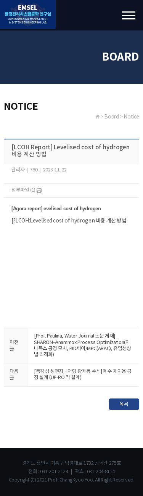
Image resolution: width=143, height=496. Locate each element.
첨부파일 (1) (24, 190)
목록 (123, 404)
